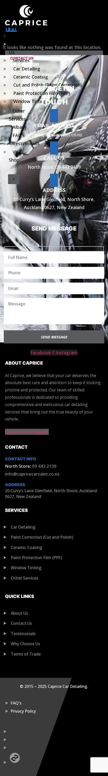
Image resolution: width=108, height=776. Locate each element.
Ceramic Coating (30, 77)
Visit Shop (15, 156)
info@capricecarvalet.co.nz (54, 135)
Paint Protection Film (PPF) (41, 93)
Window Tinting (29, 101)
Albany (20, 127)
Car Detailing (26, 69)
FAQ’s (19, 135)
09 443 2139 (24, 64)
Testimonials (26, 143)
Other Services (17, 115)
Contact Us (21, 58)
